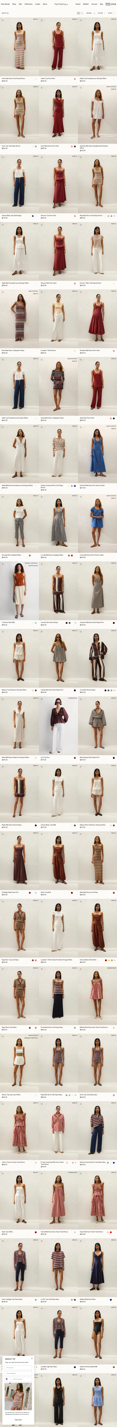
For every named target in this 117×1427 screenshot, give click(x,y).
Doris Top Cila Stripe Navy (88, 1095)
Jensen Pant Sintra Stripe (49, 622)
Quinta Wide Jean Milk (48, 825)
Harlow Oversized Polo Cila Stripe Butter (52, 486)
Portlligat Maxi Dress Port (10, 892)
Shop (14, 4)
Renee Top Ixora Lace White (11, 1095)
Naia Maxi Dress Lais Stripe (89, 892)
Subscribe (18, 1420)
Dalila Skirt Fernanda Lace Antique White (15, 283)
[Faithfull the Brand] (61, 4)
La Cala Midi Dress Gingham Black (52, 555)
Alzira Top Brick (46, 892)
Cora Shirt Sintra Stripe (87, 690)
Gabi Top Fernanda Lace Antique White (15, 418)
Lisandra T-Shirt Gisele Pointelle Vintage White (56, 960)
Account (94, 4)
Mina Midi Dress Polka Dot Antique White (15, 757)
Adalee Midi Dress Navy (88, 1299)
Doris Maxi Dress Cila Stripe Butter (13, 78)
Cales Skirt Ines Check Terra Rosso (91, 1232)
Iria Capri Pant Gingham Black (11, 555)
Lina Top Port (45, 757)
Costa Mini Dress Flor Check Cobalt (92, 555)
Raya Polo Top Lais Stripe (10, 960)
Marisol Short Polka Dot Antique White (93, 825)
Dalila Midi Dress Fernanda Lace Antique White (17, 485)
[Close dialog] (32, 1358)
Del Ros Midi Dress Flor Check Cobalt (92, 485)
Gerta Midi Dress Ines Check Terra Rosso (54, 1232)
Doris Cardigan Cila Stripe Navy (12, 1299)
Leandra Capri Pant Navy (49, 1367)
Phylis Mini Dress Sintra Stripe (12, 825)
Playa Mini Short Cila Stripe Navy (51, 1095)
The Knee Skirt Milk (8, 622)
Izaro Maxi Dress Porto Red (50, 146)
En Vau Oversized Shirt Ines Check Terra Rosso (52, 1163)
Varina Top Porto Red (48, 78)
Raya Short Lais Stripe (9, 1027)
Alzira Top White (7, 1232)
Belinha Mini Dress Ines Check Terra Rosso (94, 1027)
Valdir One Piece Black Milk (88, 1367)
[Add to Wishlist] (3, 20)
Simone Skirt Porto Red (48, 283)
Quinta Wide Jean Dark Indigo (11, 215)
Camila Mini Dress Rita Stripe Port (52, 690)
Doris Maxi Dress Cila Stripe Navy (52, 1027)
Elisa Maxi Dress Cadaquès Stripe (13, 350)
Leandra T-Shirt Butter (48, 350)
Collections (28, 4)
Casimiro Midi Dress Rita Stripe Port (92, 622)
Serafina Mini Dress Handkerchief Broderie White (94, 147)
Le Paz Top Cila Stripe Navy (50, 1299)
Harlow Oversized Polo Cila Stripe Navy (92, 1162)
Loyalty (37, 4)
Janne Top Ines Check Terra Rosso (13, 1162)
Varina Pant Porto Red (87, 418)
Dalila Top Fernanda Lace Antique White (93, 78)
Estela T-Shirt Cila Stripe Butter (90, 283)
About (45, 4)
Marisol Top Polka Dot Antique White (14, 690)
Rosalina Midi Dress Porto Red (90, 350)
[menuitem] (5, 4)
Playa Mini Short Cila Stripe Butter (91, 215)
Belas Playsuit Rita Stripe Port (90, 757)
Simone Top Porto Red (48, 215)
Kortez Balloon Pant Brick (88, 960)
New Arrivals (5, 4)
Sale (20, 4)
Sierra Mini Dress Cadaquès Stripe (52, 418)
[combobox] (8, 1379)
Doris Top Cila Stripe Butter (11, 146)
